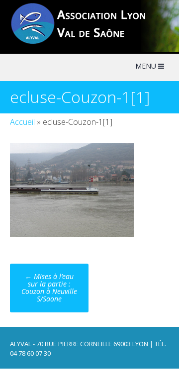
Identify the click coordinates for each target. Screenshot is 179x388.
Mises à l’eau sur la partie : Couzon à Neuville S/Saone (49, 287)
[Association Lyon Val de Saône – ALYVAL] (87, 42)
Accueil (22, 121)
